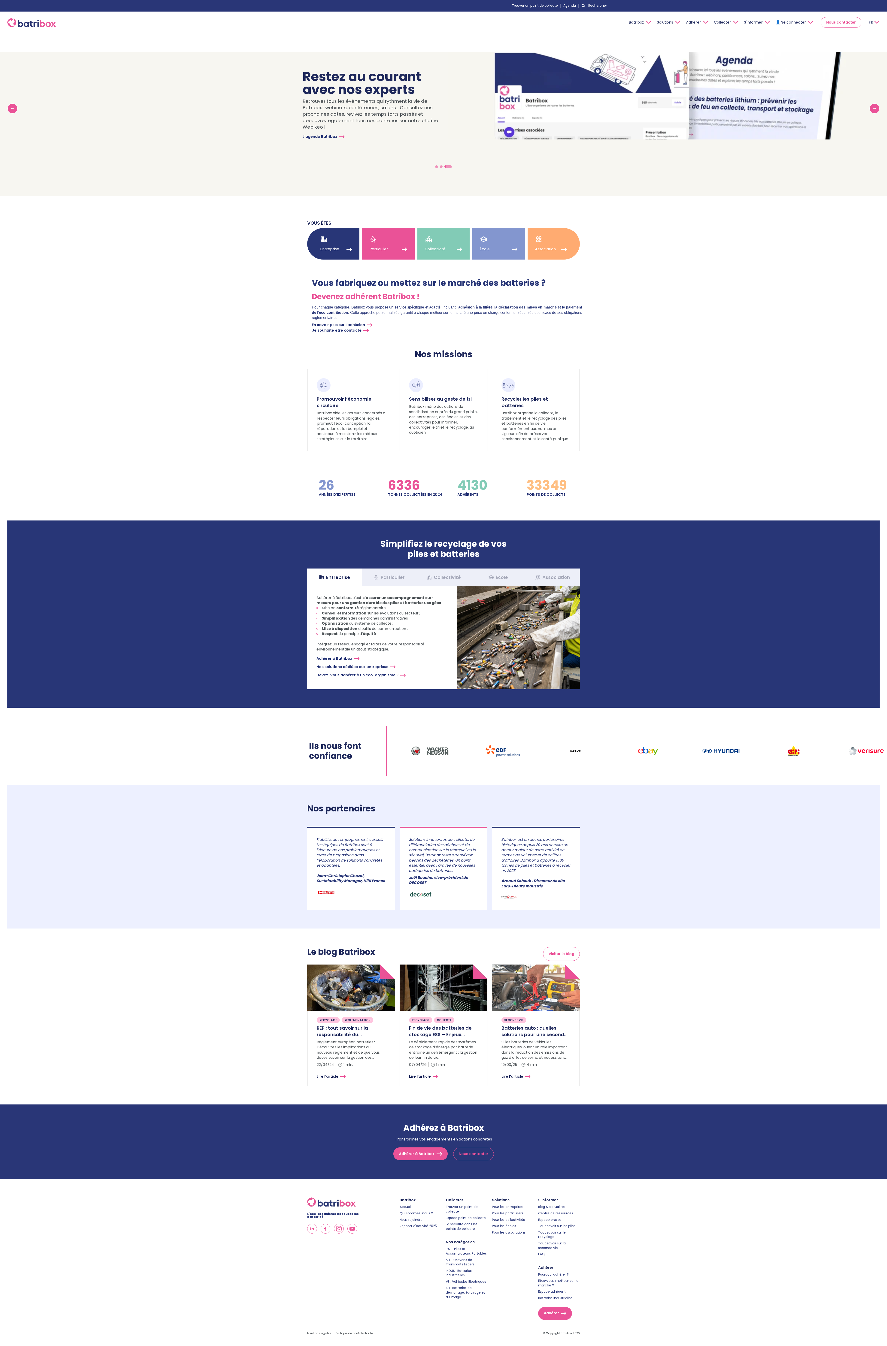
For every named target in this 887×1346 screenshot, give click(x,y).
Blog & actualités (551, 1207)
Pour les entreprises (507, 1207)
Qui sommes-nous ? (416, 1213)
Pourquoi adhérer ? (553, 1274)
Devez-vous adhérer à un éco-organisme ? (357, 675)
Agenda (569, 6)
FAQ (541, 1254)
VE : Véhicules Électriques (466, 1281)
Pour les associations (509, 1232)
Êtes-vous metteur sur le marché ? (558, 1283)
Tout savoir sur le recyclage (552, 1234)
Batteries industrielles (555, 1298)
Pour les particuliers (507, 1213)
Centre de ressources (555, 1213)
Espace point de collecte (466, 1218)
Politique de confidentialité (354, 1333)
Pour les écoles (504, 1226)
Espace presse (549, 1220)
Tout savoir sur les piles (556, 1226)
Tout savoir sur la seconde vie (552, 1245)
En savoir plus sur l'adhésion (338, 324)
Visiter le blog (561, 953)
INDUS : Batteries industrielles (459, 1273)
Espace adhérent (552, 1291)
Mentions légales (319, 1333)
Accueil (405, 1207)
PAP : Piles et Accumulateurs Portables (466, 1251)
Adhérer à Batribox (334, 658)
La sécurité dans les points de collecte (461, 1226)
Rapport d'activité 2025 (418, 1226)
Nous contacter (841, 22)
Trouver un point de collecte (535, 6)
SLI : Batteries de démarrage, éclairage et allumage (465, 1292)
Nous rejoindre (411, 1220)
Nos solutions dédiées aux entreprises (352, 666)
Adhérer (551, 1313)
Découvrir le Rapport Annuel (334, 153)
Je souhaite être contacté (336, 330)
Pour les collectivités (508, 1220)
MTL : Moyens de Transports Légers (460, 1262)
